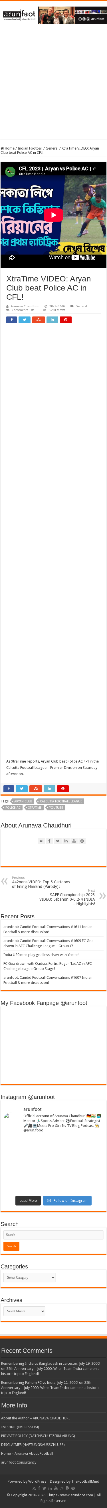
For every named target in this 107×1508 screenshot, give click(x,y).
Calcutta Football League (61, 801)
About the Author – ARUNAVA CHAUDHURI (35, 1418)
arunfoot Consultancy (18, 1462)
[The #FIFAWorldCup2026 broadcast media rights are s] (53, 1146)
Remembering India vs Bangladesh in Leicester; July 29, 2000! (50, 1363)
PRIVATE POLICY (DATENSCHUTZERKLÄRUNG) (38, 1436)
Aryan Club (23, 801)
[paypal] (67, 1488)
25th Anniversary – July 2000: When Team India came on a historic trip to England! (50, 1387)
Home (9, 148)
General (52, 148)
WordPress (37, 1481)
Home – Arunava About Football (27, 1453)
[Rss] (34, 1488)
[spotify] (73, 1488)
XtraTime (35, 808)
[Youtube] (56, 1488)
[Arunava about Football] (53, 14)
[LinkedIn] (50, 1488)
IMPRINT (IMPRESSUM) (20, 1427)
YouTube (56, 808)
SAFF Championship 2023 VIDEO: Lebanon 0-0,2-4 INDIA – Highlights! (67, 897)
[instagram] (61, 1488)
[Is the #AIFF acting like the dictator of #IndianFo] (53, 1186)
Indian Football (30, 148)
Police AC (13, 808)
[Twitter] (44, 1488)
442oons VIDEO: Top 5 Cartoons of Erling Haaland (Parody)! (41, 882)
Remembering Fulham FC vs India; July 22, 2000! (39, 1382)
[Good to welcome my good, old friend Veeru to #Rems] (53, 1173)
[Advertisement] (53, 85)
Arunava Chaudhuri (25, 306)
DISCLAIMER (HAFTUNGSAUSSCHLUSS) (33, 1444)
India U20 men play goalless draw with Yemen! (41, 955)
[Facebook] (39, 1488)
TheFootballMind (85, 1481)
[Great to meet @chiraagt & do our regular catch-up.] (53, 1159)
